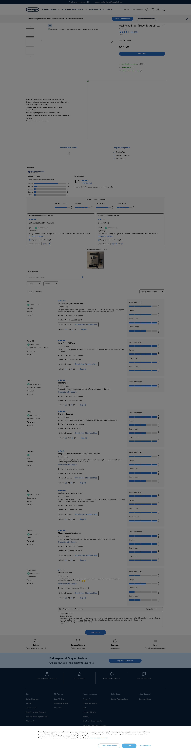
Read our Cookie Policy (99, 738)
